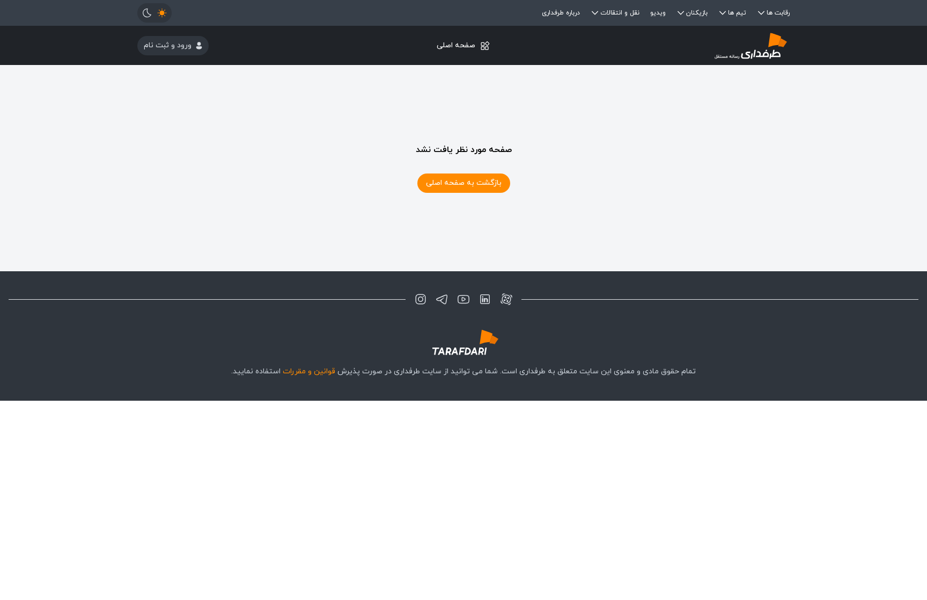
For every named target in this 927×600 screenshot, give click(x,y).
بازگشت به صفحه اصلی (464, 183)
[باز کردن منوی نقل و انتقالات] (595, 13)
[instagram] (420, 299)
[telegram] (442, 299)
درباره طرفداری (561, 13)
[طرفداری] (681, 45)
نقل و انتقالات (619, 13)
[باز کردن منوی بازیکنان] (680, 13)
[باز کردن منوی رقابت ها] (761, 13)
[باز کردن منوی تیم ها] (722, 13)
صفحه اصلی (456, 45)
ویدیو (658, 13)
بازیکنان (697, 13)
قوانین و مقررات (309, 371)
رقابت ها (778, 13)
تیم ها (737, 13)
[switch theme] (154, 13)
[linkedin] (485, 299)
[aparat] (506, 299)
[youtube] (463, 299)
